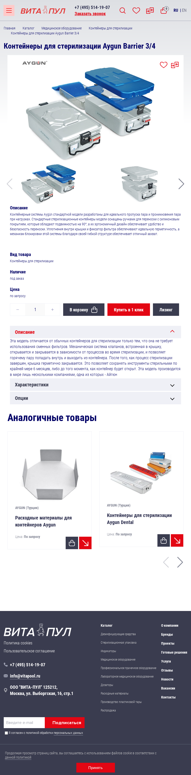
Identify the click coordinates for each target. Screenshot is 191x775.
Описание (25, 332)
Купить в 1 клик (128, 309)
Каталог (106, 625)
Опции (21, 398)
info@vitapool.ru (25, 676)
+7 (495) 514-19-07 (92, 7)
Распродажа (108, 710)
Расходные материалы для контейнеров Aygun (43, 521)
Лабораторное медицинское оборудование (127, 676)
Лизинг (166, 309)
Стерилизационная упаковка (119, 642)
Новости (167, 679)
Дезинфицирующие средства (118, 634)
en (184, 10)
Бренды (167, 634)
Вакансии (168, 688)
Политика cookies (18, 643)
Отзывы (167, 670)
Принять (95, 768)
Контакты (168, 697)
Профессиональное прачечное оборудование (128, 668)
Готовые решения (174, 652)
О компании (169, 625)
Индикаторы (108, 651)
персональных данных (68, 733)
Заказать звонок (90, 13)
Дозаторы (107, 685)
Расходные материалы (115, 693)
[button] (181, 183)
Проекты (167, 643)
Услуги (166, 661)
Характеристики (31, 385)
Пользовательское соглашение (29, 651)
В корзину (79, 309)
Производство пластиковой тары (121, 702)
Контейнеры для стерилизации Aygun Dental (139, 518)
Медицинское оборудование (118, 659)
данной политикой (18, 757)
